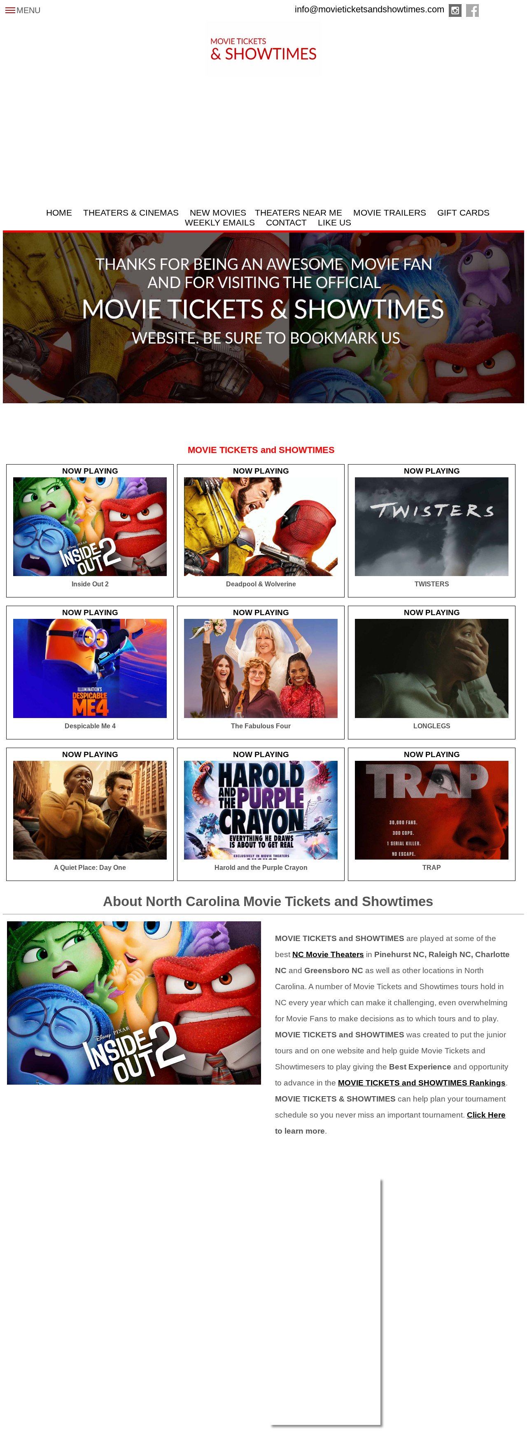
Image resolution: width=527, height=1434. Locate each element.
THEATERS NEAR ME (298, 212)
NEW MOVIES (218, 212)
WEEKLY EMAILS (220, 222)
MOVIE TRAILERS (389, 212)
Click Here (486, 1115)
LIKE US (334, 222)
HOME (59, 212)
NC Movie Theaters (328, 954)
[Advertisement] (263, 138)
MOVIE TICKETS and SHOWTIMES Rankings (422, 1082)
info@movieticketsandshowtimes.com (369, 9)
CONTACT (286, 222)
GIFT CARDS (463, 212)
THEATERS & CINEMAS (131, 212)
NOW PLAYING (90, 471)
